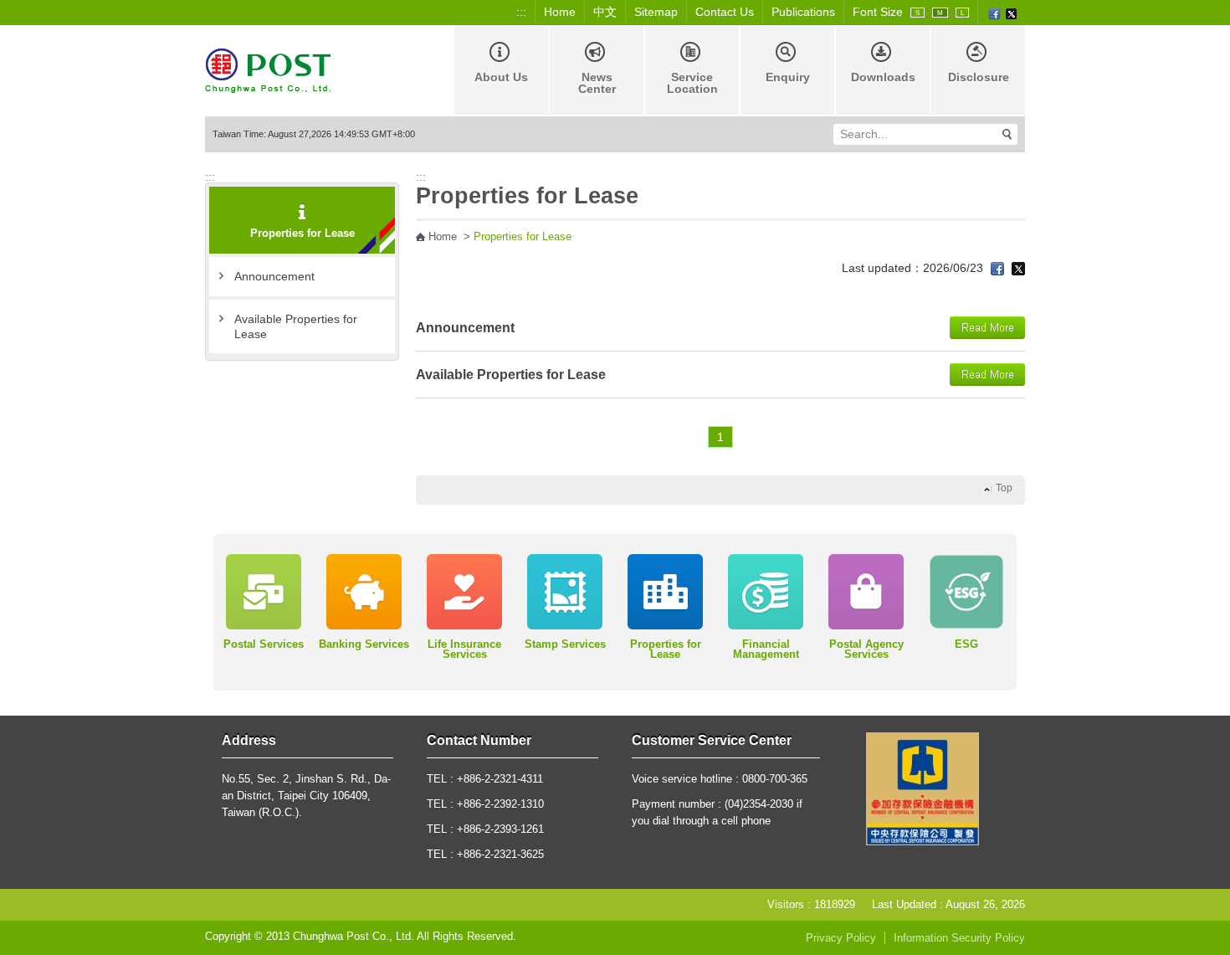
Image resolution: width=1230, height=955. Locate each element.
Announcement (274, 276)
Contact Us (724, 11)
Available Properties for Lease (295, 326)
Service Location (692, 82)
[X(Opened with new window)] (1011, 12)
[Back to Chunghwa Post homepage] (268, 69)
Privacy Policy (841, 938)
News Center (597, 82)
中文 (605, 11)
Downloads (883, 77)
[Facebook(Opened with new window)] (994, 12)
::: (521, 11)
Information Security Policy (959, 938)
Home (560, 11)
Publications (803, 11)
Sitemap (656, 11)
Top (1004, 488)
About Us (501, 77)
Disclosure (978, 77)
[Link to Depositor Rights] (922, 787)
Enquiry (788, 77)
